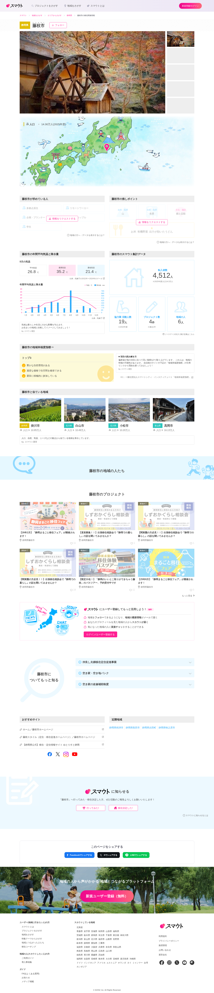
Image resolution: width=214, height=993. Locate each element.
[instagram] (66, 755)
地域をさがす (28, 934)
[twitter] (58, 755)
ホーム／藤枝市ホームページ (38, 729)
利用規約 (163, 936)
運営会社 (163, 955)
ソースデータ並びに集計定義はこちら (179, 334)
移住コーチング (29, 946)
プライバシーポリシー (169, 941)
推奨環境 (163, 945)
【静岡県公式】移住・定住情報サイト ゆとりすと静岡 (51, 745)
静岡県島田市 (133, 727)
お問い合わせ (165, 950)
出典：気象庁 (97, 318)
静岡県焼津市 (116, 727)
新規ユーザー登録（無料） (107, 896)
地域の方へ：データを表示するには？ (87, 235)
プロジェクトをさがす (32, 930)
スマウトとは (28, 927)
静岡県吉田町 (149, 727)
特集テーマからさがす (32, 938)
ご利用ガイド (28, 958)
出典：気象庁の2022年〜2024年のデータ (86, 279)
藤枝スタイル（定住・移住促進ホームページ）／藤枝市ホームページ (59, 737)
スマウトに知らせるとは (197, 815)
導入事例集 (27, 962)
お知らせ (26, 977)
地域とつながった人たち (33, 942)
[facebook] (49, 756)
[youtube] (74, 756)
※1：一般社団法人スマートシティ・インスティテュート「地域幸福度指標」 (155, 377)
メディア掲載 (28, 981)
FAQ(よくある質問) (30, 973)
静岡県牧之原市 (167, 727)
